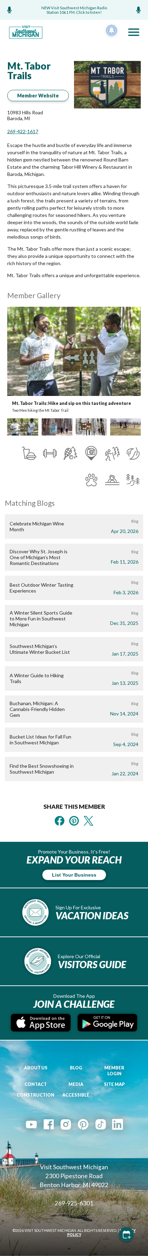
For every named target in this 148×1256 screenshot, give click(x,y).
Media (75, 1084)
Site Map (114, 1084)
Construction (35, 1095)
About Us (35, 1067)
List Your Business (74, 875)
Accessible (75, 1095)
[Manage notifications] (111, 30)
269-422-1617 (22, 131)
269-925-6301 (74, 1203)
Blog (76, 1067)
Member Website (38, 95)
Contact (35, 1084)
